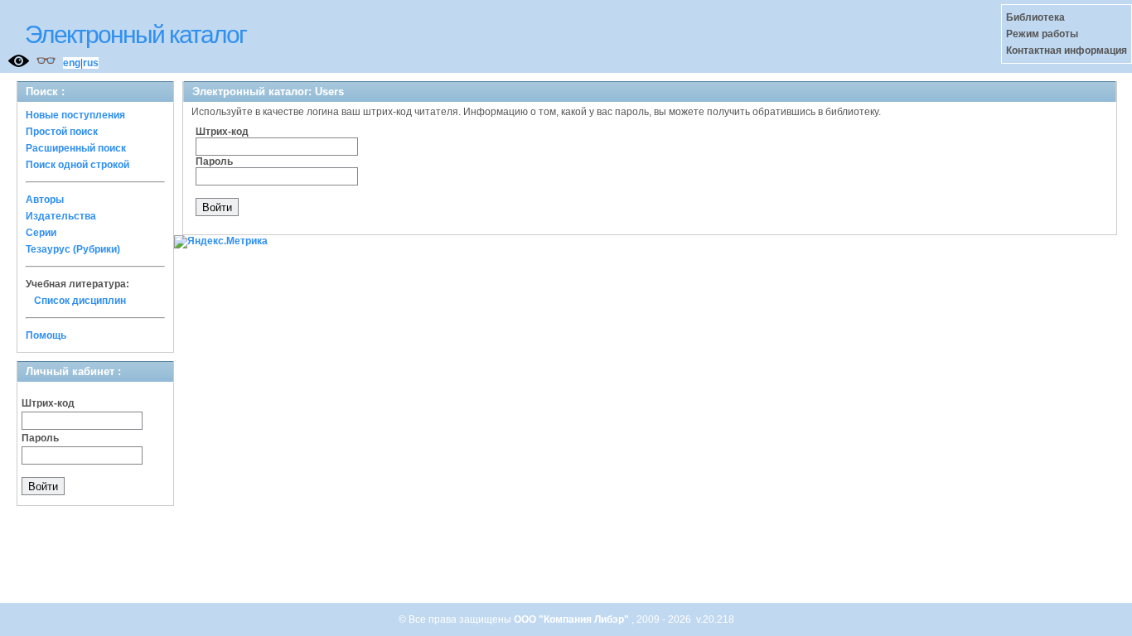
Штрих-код (48, 403)
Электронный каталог (135, 34)
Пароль (40, 438)
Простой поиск (62, 131)
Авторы (45, 199)
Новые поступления (75, 115)
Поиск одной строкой (77, 165)
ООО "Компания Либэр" (572, 619)
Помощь (46, 335)
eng (71, 63)
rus (91, 63)
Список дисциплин (80, 300)
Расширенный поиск (76, 148)
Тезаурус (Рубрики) (73, 249)
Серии (41, 232)
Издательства (61, 216)
